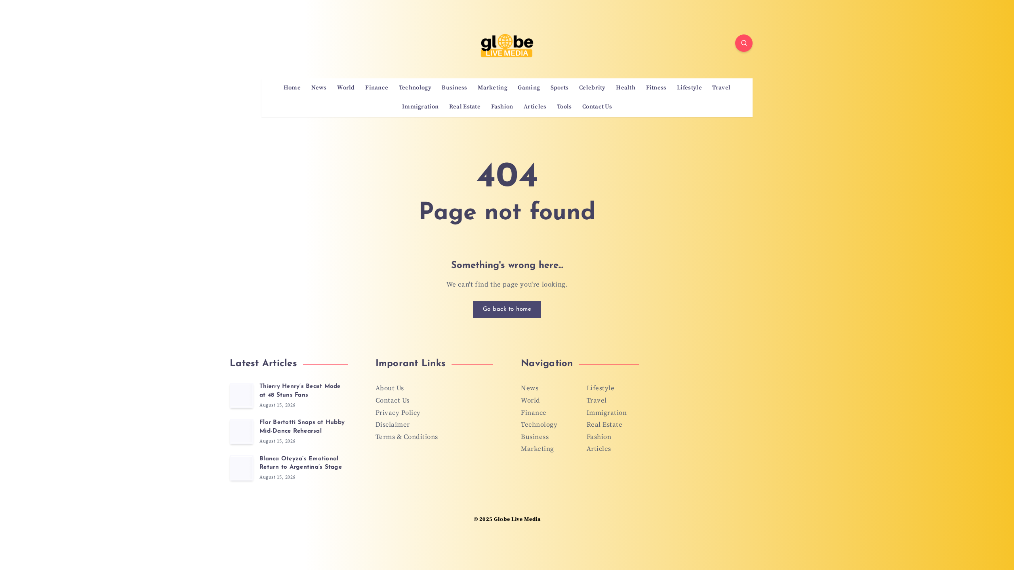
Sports (560, 87)
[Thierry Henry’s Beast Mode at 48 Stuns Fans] (242, 395)
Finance (376, 87)
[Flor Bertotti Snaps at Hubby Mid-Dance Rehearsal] (242, 431)
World (346, 87)
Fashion (502, 106)
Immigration (420, 106)
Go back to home (507, 309)
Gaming (529, 87)
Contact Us (597, 106)
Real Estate (464, 106)
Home (292, 87)
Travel (721, 87)
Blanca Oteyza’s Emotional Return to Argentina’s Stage (300, 463)
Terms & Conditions (406, 437)
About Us (389, 388)
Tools (564, 106)
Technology (415, 87)
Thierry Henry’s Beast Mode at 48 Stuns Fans (300, 391)
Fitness (656, 87)
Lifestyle (689, 87)
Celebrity (592, 87)
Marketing (492, 87)
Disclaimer (392, 424)
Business (454, 87)
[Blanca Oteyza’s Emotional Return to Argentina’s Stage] (242, 468)
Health (625, 87)
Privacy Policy (398, 412)
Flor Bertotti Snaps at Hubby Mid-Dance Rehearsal (302, 427)
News (319, 87)
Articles (535, 106)
